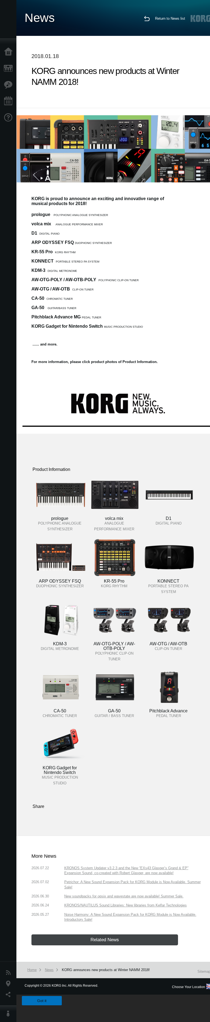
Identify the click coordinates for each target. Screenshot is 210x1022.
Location (9, 983)
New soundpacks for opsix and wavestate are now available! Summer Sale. (123, 896)
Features (9, 85)
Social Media (9, 994)
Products (9, 68)
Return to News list (170, 18)
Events (9, 101)
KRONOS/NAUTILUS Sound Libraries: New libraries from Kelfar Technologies (125, 905)
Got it (41, 1000)
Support (9, 118)
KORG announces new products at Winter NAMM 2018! (106, 970)
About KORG (9, 1014)
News (9, 972)
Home (9, 52)
